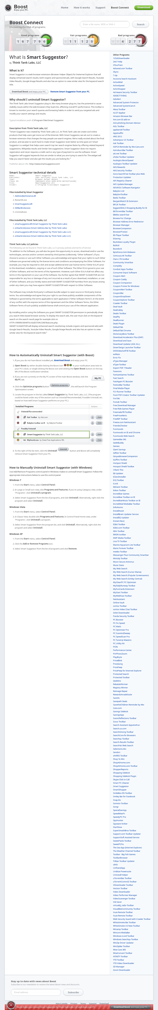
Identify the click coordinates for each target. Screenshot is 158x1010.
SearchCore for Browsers (124, 735)
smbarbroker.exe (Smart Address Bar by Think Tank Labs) (41, 228)
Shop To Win (119, 759)
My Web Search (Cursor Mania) (127, 572)
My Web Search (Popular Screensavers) (131, 575)
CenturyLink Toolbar (122, 255)
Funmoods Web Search (123, 436)
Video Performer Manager (125, 895)
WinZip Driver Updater (123, 942)
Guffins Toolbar (120, 459)
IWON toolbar (119, 534)
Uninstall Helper (120, 874)
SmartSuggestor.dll (23, 203)
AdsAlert (117, 99)
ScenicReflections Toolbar (124, 718)
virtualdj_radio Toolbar (123, 905)
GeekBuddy (118, 442)
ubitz (115, 864)
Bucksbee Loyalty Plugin (124, 242)
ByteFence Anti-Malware (124, 252)
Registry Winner (120, 687)
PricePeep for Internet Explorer (127, 670)
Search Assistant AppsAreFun (126, 725)
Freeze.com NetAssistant (124, 422)
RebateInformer (120, 684)
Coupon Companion (122, 282)
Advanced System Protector (126, 102)
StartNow (117, 827)
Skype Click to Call (121, 779)
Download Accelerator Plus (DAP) (128, 337)
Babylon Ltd (118, 191)
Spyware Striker (120, 823)
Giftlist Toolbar (119, 452)
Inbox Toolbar (119, 490)
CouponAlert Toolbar (122, 289)
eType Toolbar (119, 364)
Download (143, 7)
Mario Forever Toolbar (123, 548)
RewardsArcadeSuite (122, 694)
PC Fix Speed (119, 623)
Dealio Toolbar (119, 313)
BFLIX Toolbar (119, 204)
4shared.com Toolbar (122, 68)
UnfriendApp (119, 867)
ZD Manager (118, 966)
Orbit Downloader (121, 612)
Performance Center (122, 650)
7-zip (115, 75)
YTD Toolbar (118, 959)
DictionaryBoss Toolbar (123, 333)
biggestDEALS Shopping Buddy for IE (130, 207)
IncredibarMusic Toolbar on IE (126, 500)
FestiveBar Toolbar (121, 384)
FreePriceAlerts (120, 415)
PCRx (115, 646)
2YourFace (118, 65)
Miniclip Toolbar (120, 558)
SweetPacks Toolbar (122, 840)
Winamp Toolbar (120, 929)
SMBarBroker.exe (22, 207)
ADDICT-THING (120, 95)
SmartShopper (120, 789)
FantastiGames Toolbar (123, 374)
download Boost (62, 360)
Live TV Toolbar (120, 541)
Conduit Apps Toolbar (123, 269)
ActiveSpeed (118, 85)
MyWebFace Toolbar (122, 595)
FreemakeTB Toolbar (122, 412)
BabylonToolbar (120, 194)
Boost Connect (120, 7)
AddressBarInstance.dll (25, 195)
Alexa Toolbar (119, 109)
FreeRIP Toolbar (120, 418)
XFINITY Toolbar (120, 956)
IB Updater (118, 473)
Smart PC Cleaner (121, 782)
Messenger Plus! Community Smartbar (131, 555)
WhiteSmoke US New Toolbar (126, 925)
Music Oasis (118, 565)
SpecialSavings (120, 810)
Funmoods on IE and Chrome (126, 432)
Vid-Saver (117, 902)
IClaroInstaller (119, 476)
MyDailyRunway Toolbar (124, 585)
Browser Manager (121, 225)
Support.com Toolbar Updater (127, 833)
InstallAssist (118, 510)
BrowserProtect (120, 231)
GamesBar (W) (119, 439)
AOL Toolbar (118, 126)
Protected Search (121, 674)
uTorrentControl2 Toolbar (125, 881)
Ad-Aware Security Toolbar (125, 92)
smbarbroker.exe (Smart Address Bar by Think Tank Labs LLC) (43, 236)
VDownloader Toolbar (123, 885)
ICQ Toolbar (118, 480)
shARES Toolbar (120, 755)
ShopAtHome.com (121, 762)
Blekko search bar (121, 214)
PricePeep (117, 667)
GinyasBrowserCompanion (125, 456)
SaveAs (116, 697)
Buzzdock (117, 248)
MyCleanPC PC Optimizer (124, 582)
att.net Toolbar (120, 153)
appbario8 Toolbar (121, 129)
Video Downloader (121, 891)
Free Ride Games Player (124, 408)
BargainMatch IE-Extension (125, 201)
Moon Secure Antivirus (123, 561)
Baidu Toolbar (119, 197)
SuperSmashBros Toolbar (124, 830)
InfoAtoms (118, 507)
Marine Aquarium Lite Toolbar (126, 544)
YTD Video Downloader (123, 963)
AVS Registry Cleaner (122, 180)
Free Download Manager (124, 405)
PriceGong (118, 663)
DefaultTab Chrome (122, 330)
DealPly (116, 316)
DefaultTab (118, 327)
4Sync (115, 71)
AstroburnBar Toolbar (123, 150)
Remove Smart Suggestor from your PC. (70, 91)
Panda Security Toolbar (123, 616)
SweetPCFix (118, 844)
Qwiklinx (117, 680)
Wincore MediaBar (121, 932)
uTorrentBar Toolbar (122, 878)
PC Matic (117, 626)
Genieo (116, 446)
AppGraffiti (118, 133)
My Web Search (120, 568)
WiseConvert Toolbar (122, 953)
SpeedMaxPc (119, 813)
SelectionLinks (119, 748)
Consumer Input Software (125, 272)
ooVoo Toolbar (120, 606)
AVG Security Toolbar (122, 170)
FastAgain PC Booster (123, 381)
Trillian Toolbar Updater (124, 861)
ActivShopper (119, 88)
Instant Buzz (119, 521)
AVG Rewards (119, 167)
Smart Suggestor (121, 786)
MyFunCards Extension (123, 589)
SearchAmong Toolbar (123, 732)
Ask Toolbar (118, 143)
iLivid (115, 483)
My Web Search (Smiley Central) (127, 578)
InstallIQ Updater (121, 517)
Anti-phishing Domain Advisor (127, 122)
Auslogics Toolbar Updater (125, 163)
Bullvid (116, 245)
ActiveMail (118, 82)
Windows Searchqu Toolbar (125, 939)
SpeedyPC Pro (119, 817)
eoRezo (116, 354)
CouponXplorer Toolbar (124, 299)
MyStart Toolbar (120, 592)
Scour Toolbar (119, 721)
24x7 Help (117, 61)
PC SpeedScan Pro (121, 636)
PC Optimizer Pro (121, 629)
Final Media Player (121, 388)
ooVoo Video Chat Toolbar (125, 609)
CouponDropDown (122, 296)
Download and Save (122, 340)
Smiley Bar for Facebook (124, 796)
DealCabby (118, 310)
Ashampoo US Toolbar (123, 139)
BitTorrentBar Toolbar (123, 211)
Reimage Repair (120, 691)
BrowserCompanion (122, 228)
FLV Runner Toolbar (122, 391)
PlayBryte (117, 657)
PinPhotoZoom (120, 653)
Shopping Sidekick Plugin (124, 776)
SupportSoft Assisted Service (126, 837)
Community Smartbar (123, 262)
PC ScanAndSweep (121, 633)
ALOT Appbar (119, 112)
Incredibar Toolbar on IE (124, 497)
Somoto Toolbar (120, 803)
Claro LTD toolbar (121, 259)
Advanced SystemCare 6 (124, 105)
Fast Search (118, 378)
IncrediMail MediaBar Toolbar (126, 503)
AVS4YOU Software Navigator (126, 187)
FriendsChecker (120, 425)
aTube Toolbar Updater (123, 157)
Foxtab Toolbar (120, 402)
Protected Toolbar (121, 677)
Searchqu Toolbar (121, 738)
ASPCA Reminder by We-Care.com (128, 146)
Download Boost (29, 91)
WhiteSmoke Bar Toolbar (124, 922)
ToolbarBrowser (120, 857)
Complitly (117, 265)
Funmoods (118, 429)
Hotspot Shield (120, 463)
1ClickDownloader (121, 58)
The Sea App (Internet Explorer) (127, 847)
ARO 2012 (117, 136)
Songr (116, 806)
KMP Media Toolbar (122, 537)
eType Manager (120, 361)
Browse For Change (122, 218)
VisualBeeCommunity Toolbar (126, 908)
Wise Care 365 (119, 949)
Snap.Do (117, 800)
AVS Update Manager (123, 184)
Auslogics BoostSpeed (123, 160)
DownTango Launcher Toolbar (127, 347)
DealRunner (118, 320)
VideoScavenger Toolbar (124, 898)
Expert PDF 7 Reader (122, 367)
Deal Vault (117, 306)
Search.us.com (119, 728)
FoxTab (116, 398)
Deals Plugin (118, 323)
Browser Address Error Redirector (128, 221)
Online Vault (118, 602)
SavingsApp (118, 714)
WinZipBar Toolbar (121, 946)
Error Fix (117, 357)
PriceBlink (117, 660)
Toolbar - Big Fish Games (124, 854)
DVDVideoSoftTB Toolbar (124, 350)
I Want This (118, 469)
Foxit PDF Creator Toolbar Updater (129, 395)
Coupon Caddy (120, 279)
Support (100, 7)
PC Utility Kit (119, 643)
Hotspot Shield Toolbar (123, 466)
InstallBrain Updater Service (126, 514)
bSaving (117, 238)
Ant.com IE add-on (121, 119)
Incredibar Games (121, 493)
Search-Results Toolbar (123, 742)
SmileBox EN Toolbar (122, 793)
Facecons (117, 371)
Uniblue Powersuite (122, 871)
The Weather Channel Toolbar (126, 851)
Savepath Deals (120, 701)
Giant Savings (119, 449)
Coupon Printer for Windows (126, 286)
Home (64, 7)
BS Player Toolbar (121, 235)
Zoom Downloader (121, 970)
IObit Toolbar (119, 524)
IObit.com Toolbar (121, 527)
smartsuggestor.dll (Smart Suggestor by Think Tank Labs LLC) (43, 232)
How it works (82, 7)
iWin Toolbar (119, 531)
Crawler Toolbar (120, 303)
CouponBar (118, 293)
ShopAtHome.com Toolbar (125, 766)
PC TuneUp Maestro (122, 640)
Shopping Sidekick (121, 772)
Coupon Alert (119, 276)
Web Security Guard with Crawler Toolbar (132, 919)
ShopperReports (120, 769)
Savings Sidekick (120, 711)
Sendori (116, 752)
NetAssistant (119, 599)
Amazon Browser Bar (122, 116)
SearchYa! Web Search (123, 745)
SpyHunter (118, 820)
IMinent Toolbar (120, 487)
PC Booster (118, 619)
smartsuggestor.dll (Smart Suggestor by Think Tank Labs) (41, 224)
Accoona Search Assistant (124, 78)
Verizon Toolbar (120, 888)
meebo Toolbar (120, 551)
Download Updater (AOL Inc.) (126, 344)
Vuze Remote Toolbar (123, 912)
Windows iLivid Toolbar (123, 936)
